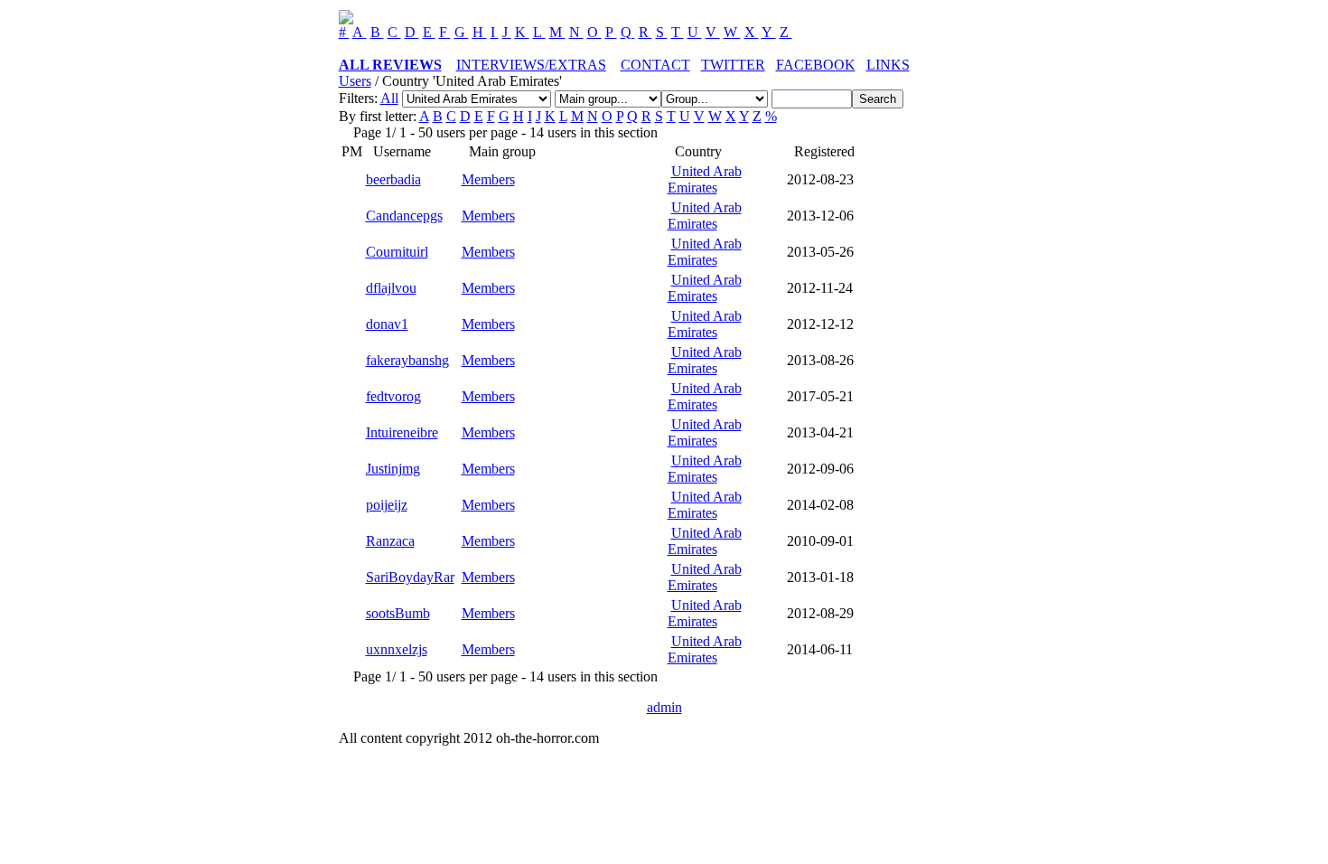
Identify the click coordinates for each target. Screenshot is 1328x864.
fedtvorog (393, 396)
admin (664, 707)
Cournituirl (397, 251)
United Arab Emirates (705, 179)
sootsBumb (398, 613)
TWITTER (733, 64)
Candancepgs (404, 215)
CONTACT (655, 64)
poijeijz (386, 504)
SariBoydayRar (410, 577)
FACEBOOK (816, 64)
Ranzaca (390, 541)
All (389, 98)
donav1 (387, 324)
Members (488, 179)
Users (355, 81)
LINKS (888, 64)
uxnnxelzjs (396, 649)
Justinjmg (393, 468)
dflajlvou (391, 288)
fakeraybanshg (407, 360)
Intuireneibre (402, 432)
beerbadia (393, 179)
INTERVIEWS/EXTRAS (531, 64)
